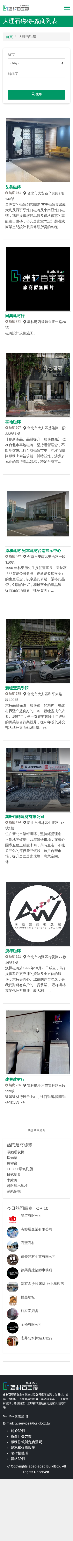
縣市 (11, 54)
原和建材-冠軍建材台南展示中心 (33, 550)
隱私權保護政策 (23, 1448)
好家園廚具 (29, 1311)
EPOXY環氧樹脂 (20, 1169)
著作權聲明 (19, 1453)
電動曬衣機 (15, 1152)
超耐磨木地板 (17, 1186)
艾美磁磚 (13, 187)
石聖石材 (28, 1243)
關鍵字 (13, 74)
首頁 (9, 37)
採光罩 (12, 1158)
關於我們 (18, 1431)
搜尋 (38, 94)
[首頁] (16, 8)
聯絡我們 (18, 1459)
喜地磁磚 (13, 422)
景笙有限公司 (31, 1216)
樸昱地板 (28, 1297)
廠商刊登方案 (21, 1436)
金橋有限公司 (31, 1324)
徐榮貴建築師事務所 (36, 1270)
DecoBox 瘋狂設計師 (15, 1416)
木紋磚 (12, 1180)
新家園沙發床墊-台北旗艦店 (42, 1284)
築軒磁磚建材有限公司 (24, 816)
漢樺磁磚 (13, 951)
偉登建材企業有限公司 (38, 1256)
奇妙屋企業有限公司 (36, 1229)
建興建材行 (15, 1079)
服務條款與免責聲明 (26, 1442)
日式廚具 (14, 1175)
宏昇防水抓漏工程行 (36, 1338)
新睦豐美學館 (17, 688)
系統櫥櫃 (14, 1191)
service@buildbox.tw (34, 1423)
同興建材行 (15, 315)
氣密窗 (12, 1163)
